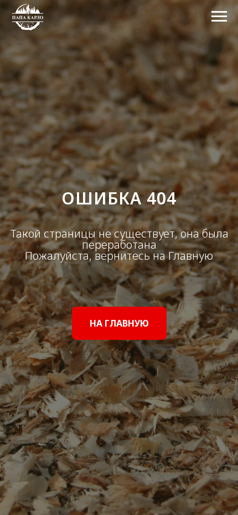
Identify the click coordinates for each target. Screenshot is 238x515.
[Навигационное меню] (219, 16)
